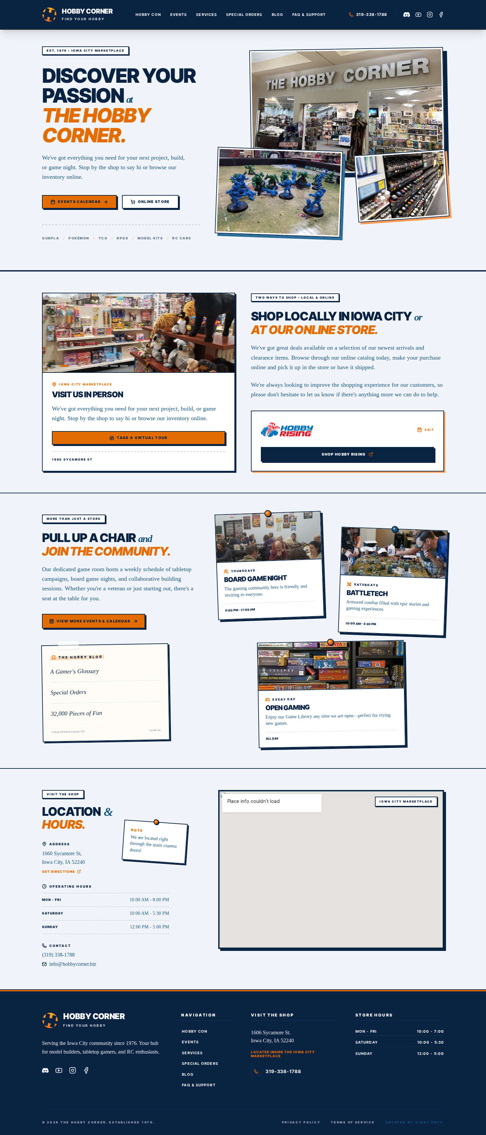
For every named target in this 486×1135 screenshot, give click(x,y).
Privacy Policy (301, 1122)
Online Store (154, 201)
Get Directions (58, 871)
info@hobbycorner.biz (72, 964)
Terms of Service (353, 1122)
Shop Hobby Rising (344, 454)
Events (178, 14)
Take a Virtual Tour (142, 437)
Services (206, 14)
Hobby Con (148, 14)
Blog (277, 14)
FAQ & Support (309, 14)
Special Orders (244, 14)
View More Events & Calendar (94, 621)
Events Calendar (79, 201)
